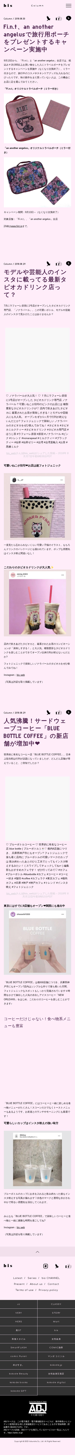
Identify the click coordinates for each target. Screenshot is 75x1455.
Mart (56, 1321)
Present (19, 1284)
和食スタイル (18, 1339)
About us (36, 1284)
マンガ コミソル (56, 1356)
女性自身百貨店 (56, 1374)
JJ (18, 1304)
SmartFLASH (19, 1347)
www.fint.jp (16, 226)
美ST (18, 1330)
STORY (56, 1313)
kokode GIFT (19, 1391)
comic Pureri (18, 1356)
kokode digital (56, 1382)
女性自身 (56, 1339)
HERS (18, 1321)
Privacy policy (48, 1290)
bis (56, 1330)
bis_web (11, 453)
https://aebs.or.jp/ (15, 1433)
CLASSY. (56, 1304)
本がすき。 (18, 1365)
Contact (53, 1284)
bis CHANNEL (51, 1278)
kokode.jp (56, 1365)
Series (32, 1278)
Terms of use (24, 1290)
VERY (18, 1313)
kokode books (19, 1382)
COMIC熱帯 (56, 1347)
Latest (18, 1278)
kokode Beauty (18, 1374)
